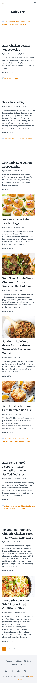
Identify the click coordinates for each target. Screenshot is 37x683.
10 (22, 649)
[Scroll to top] (32, 680)
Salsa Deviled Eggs (14, 102)
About (14, 665)
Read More (7, 72)
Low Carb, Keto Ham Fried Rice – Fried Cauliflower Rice (15, 604)
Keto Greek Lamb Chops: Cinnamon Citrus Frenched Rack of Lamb (18, 282)
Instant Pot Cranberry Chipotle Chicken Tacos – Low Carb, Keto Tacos (17, 533)
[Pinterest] (25, 671)
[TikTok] (31, 671)
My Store (27, 661)
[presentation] (18, 31)
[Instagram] (6, 671)
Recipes (9, 661)
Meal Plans (18, 661)
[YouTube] (19, 671)
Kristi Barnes (8, 54)
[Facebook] (12, 671)
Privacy (22, 665)
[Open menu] (35, 3)
